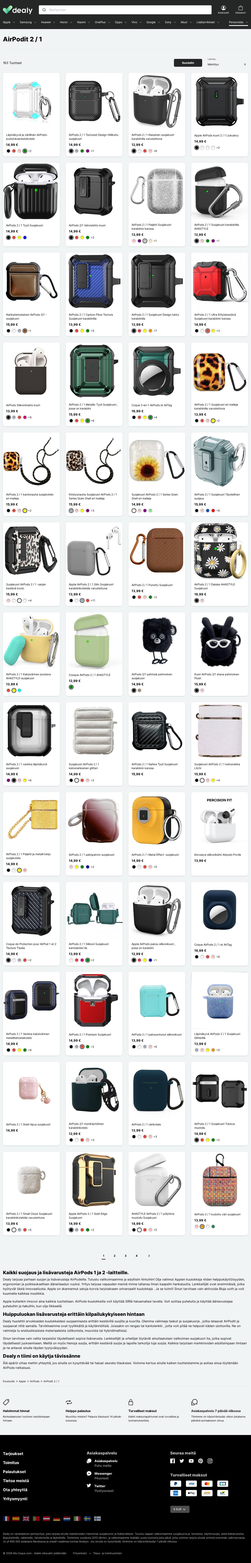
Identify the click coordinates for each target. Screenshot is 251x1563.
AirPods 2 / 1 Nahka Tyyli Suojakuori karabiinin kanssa (155, 766)
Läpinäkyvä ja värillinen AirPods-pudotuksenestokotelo (27, 136)
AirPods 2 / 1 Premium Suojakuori (90, 1034)
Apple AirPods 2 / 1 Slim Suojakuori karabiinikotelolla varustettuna (91, 586)
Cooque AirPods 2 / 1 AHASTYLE (89, 674)
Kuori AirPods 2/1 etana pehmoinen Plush (216, 676)
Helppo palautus (78, 1411)
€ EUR (177, 1509)
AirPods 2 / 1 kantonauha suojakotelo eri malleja (29, 496)
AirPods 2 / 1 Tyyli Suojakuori (24, 225)
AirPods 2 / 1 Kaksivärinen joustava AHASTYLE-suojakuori (28, 676)
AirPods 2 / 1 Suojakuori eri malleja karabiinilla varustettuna (216, 406)
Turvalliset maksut (142, 1411)
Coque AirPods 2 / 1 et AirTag (213, 944)
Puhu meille (103, 1466)
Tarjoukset (13, 1453)
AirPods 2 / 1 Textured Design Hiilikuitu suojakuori (93, 136)
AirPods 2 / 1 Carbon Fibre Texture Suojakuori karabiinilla (91, 316)
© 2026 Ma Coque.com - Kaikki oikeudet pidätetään (34, 1553)
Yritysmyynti (15, 1498)
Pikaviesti (102, 1478)
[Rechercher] (44, 9)
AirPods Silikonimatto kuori (23, 405)
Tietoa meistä (16, 1480)
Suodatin (188, 62)
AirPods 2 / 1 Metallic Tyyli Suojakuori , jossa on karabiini (93, 406)
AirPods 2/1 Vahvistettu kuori (87, 225)
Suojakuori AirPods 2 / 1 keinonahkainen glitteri (84, 766)
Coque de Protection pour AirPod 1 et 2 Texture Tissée (31, 946)
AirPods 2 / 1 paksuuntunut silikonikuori (157, 1034)
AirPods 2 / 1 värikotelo (146, 1124)
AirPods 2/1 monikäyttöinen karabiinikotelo (86, 1125)
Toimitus (11, 1462)
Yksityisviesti (104, 1491)
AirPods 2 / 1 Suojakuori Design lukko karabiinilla (155, 316)
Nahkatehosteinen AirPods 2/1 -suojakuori (26, 316)
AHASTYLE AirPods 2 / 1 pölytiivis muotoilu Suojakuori (153, 1215)
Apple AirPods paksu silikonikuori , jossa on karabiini (153, 946)
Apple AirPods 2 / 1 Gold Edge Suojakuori (88, 1215)
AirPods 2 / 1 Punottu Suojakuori (152, 585)
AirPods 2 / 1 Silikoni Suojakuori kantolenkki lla (89, 946)
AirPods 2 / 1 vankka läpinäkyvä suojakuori (26, 766)
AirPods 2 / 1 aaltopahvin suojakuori (91, 854)
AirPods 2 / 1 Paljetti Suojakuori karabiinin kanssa (151, 226)
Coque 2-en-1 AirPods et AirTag (152, 405)
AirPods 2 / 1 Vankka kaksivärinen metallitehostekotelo (27, 1035)
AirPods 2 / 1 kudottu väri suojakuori (217, 1214)
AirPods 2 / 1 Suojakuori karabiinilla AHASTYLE (216, 226)
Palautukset (14, 1471)
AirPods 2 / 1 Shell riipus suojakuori (28, 1124)
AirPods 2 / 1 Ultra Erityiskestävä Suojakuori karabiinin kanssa (215, 316)
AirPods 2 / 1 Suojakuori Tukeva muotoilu (214, 1125)
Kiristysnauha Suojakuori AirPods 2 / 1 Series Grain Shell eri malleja (93, 496)
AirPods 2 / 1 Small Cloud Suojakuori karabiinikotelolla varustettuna (29, 1215)
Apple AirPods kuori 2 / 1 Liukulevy (216, 135)
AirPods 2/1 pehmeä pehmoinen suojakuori (152, 676)
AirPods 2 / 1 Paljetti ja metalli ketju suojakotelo (28, 856)
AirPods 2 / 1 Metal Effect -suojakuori (155, 854)
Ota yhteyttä (15, 1489)
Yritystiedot (80, 1553)
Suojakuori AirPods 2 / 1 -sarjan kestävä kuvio (26, 586)
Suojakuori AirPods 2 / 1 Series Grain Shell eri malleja (155, 496)
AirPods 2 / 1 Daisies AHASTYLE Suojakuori (214, 586)
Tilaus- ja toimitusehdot (107, 1553)
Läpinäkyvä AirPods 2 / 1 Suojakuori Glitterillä (217, 1035)
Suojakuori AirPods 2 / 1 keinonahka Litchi (217, 766)
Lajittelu (212, 59)
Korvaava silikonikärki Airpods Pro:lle (217, 854)
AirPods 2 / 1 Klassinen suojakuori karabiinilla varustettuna (153, 136)
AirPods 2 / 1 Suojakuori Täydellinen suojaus (217, 496)
